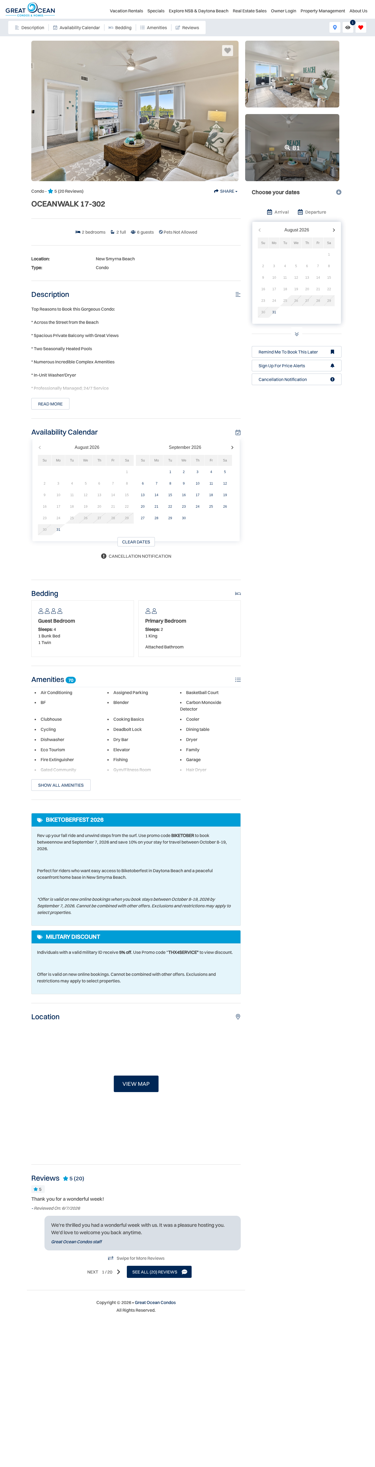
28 (156, 518)
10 (198, 483)
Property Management (323, 10)
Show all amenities (61, 785)
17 (198, 495)
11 (211, 483)
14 (156, 495)
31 (58, 530)
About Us (358, 10)
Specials (155, 10)
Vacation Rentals (126, 10)
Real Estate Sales (250, 10)
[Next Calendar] (232, 448)
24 (198, 507)
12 (225, 483)
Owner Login (283, 10)
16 (184, 495)
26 (225, 507)
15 (170, 495)
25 (211, 507)
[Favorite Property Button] (227, 50)
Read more (50, 404)
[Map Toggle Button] (334, 27)
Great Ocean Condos (155, 1302)
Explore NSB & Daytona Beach (198, 10)
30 (184, 518)
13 (143, 495)
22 (170, 507)
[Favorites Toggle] (361, 27)
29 (170, 518)
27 (143, 518)
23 (184, 507)
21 (156, 507)
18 (211, 495)
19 (225, 495)
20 (143, 507)
